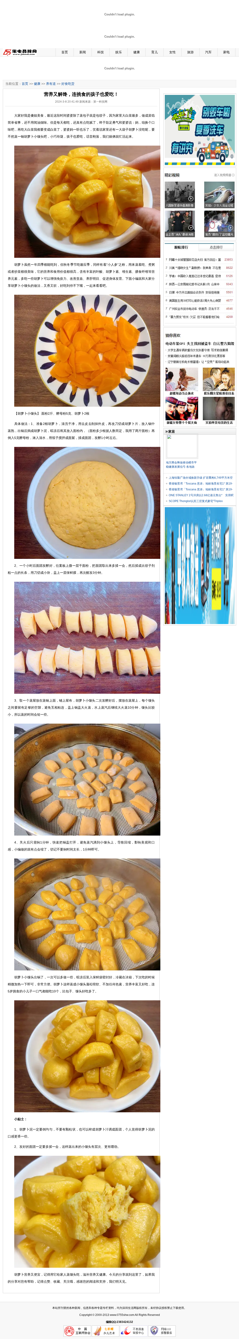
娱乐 (118, 52)
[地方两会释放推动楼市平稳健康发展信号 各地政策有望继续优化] (182, 435)
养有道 (51, 84)
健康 (136, 52)
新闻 (82, 52)
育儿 (154, 52)
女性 (172, 52)
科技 (100, 52)
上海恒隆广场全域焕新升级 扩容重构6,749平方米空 (201, 477)
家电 (226, 52)
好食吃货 (67, 84)
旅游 (190, 52)
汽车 (208, 52)
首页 (64, 52)
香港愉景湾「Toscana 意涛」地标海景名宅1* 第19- (201, 483)
